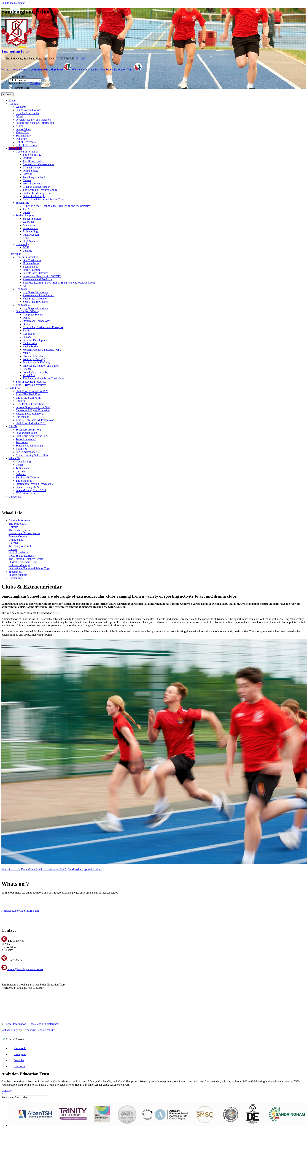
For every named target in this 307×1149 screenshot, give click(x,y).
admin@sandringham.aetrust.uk (25, 969)
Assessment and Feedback (37, 279)
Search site (7, 1097)
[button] (10, 76)
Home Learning (32, 269)
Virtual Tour (22, 132)
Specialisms (22, 202)
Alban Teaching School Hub (32, 455)
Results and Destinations (29, 413)
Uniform (27, 157)
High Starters (30, 241)
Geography (29, 333)
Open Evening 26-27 (27, 487)
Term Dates (22, 467)
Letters (19, 464)
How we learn (31, 263)
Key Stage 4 (22, 304)
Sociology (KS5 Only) (35, 372)
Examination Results (27, 113)
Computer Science (33, 314)
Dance (26, 317)
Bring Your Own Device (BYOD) (42, 276)
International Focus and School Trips (43, 199)
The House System (33, 161)
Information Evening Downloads (34, 483)
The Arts (28, 209)
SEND (26, 237)
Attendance (29, 225)
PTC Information (25, 493)
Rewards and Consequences (38, 164)
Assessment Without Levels (38, 295)
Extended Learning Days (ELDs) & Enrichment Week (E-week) (59, 282)
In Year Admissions (26, 432)
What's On (14, 458)
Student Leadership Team (37, 193)
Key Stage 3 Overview (36, 292)
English (27, 330)
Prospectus (22, 442)
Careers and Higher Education (33, 410)
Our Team (21, 138)
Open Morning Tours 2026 (31, 490)
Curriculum (15, 253)
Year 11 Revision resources (31, 381)
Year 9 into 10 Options (35, 301)
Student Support (25, 215)
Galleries (21, 474)
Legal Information (16, 1023)
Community (22, 244)
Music (26, 352)
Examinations (30, 266)
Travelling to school (34, 177)
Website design (9, 1029)
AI (24, 285)
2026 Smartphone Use (28, 451)
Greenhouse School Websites (39, 1029)
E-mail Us (82, 58)
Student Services (32, 218)
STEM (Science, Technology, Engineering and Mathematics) (57, 205)
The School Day (32, 154)
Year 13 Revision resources (31, 384)
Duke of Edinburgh (34, 196)
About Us (14, 103)
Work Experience (32, 183)
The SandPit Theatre (27, 477)
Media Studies (31, 346)
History (27, 336)
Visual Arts (29, 375)
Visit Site (6, 1090)
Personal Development (35, 340)
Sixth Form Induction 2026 (31, 423)
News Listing (23, 461)
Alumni (20, 125)
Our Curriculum (32, 260)
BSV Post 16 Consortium (30, 403)
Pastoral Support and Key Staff (33, 407)
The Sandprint (24, 480)
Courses (20, 400)
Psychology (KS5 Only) (36, 362)
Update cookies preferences (43, 1023)
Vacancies (21, 448)
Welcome (21, 106)
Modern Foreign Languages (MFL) (42, 349)
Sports (26, 212)
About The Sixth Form (28, 394)
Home (12, 100)
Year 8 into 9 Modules (35, 298)
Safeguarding (30, 231)
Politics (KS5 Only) (34, 359)
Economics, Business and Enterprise (43, 327)
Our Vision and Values (28, 109)
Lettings (27, 250)
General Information (27, 151)
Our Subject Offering (27, 311)
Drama (26, 324)
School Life (15, 148)
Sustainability (23, 135)
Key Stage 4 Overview (36, 308)
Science (27, 368)
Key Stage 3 (22, 288)
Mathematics (30, 343)
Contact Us (15, 496)
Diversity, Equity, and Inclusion (33, 119)
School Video (23, 129)
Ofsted (19, 116)
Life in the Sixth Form (28, 397)
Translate (35, 83)
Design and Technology (36, 320)
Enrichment (22, 416)
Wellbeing (28, 221)
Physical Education (33, 356)
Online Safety (30, 170)
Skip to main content (13, 2)
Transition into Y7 (26, 439)
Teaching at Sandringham (30, 445)
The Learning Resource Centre (40, 189)
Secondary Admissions (28, 429)
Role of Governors (26, 145)
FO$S (26, 247)
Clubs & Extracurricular (36, 186)
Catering (27, 173)
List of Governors (26, 141)
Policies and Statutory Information (35, 122)
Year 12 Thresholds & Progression (35, 419)
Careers (27, 180)
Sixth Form (15, 388)
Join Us (13, 426)
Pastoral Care (30, 228)
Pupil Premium (31, 234)
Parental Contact (32, 167)
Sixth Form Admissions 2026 (32, 391)
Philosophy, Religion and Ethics (41, 365)
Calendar (21, 471)
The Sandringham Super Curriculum (43, 378)
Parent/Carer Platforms (35, 272)
